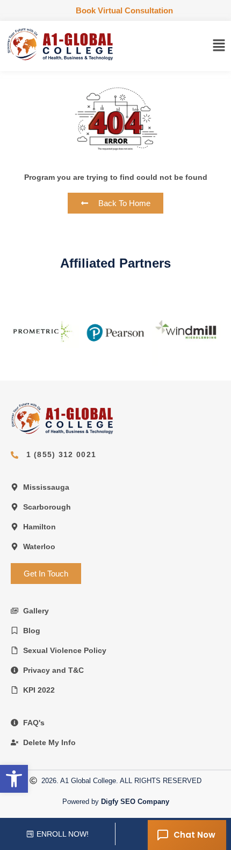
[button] (219, 46)
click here (42, 331)
